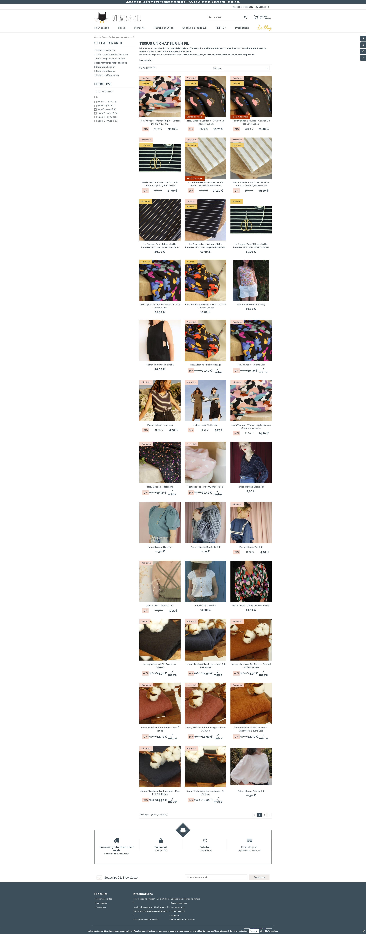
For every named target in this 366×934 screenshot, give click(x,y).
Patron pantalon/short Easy (251, 304)
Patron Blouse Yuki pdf (251, 547)
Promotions (242, 27)
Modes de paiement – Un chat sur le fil (151, 907)
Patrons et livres (163, 27)
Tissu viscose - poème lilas (250, 364)
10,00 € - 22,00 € (107, 113)
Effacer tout (104, 92)
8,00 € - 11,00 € (107, 109)
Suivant (269, 815)
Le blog (265, 28)
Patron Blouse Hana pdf (160, 547)
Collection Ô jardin (105, 50)
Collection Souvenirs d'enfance (112, 54)
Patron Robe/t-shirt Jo (206, 425)
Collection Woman (105, 71)
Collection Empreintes (107, 75)
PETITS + (220, 27)
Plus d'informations (269, 931)
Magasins (175, 915)
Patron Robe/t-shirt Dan (160, 425)
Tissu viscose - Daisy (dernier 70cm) (205, 487)
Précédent (254, 815)
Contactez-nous (178, 911)
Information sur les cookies (183, 920)
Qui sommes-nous (179, 903)
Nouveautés (101, 27)
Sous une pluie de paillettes (110, 58)
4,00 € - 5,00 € (106, 105)
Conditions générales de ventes (185, 899)
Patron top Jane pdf (205, 605)
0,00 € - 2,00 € (107, 101)
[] (245, 17)
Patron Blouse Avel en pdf (251, 791)
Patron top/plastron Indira (160, 364)
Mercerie (139, 27)
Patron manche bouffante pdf (205, 547)
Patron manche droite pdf (251, 487)
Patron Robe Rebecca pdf (160, 605)
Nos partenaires (178, 907)
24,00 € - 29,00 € (107, 117)
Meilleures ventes (104, 899)
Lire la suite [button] (145, 60)
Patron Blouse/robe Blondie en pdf (251, 605)
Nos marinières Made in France (111, 63)
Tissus (121, 27)
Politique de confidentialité (146, 920)
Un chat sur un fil (108, 43)
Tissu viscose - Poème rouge (205, 364)
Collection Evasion (105, 67)
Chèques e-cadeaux (194, 27)
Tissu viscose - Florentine (160, 487)
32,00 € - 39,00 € (107, 121)
